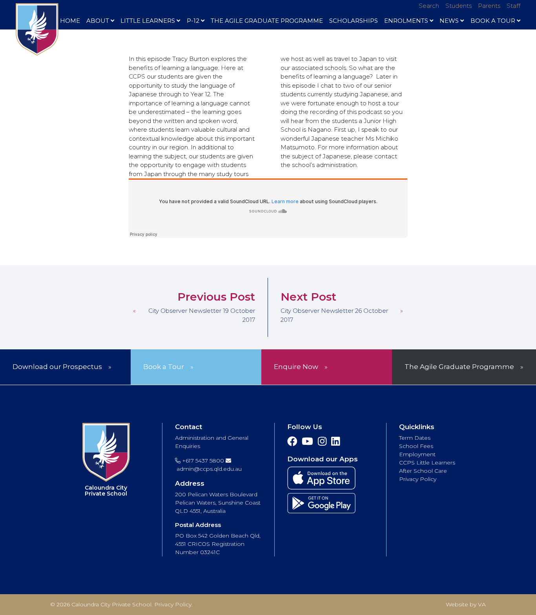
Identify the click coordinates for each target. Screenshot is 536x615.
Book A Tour (492, 20)
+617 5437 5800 (202, 460)
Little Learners (147, 20)
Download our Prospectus (57, 367)
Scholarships (353, 20)
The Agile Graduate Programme (267, 20)
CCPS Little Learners (427, 462)
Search (429, 5)
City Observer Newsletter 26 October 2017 (334, 315)
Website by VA (466, 604)
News (449, 20)
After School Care (423, 470)
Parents (489, 5)
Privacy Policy (417, 479)
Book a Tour (163, 367)
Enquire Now (296, 367)
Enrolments (406, 20)
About (97, 20)
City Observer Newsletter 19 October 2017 (201, 315)
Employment (417, 454)
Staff (513, 5)
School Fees (416, 446)
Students (458, 5)
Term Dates (414, 437)
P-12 (193, 20)
